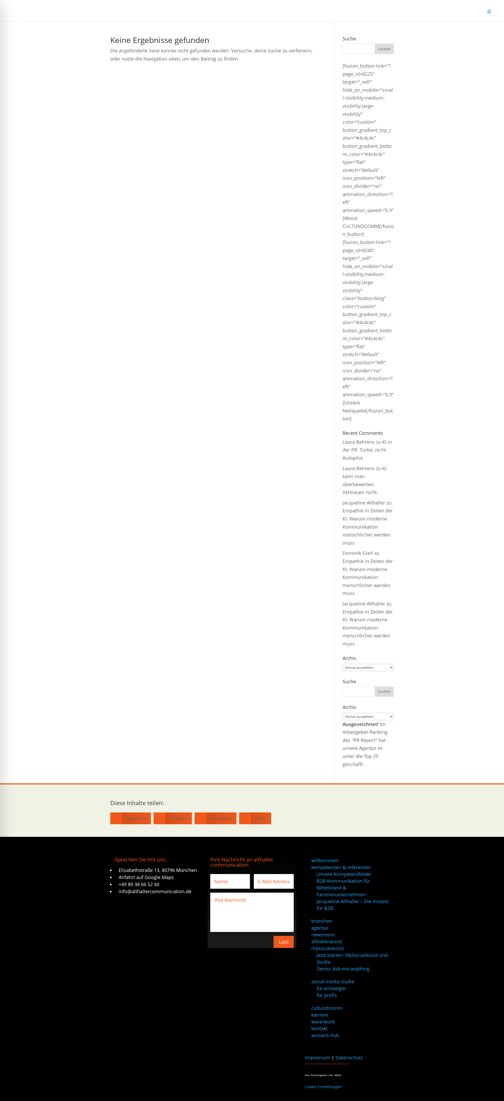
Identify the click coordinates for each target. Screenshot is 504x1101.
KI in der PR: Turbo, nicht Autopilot (367, 450)
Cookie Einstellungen (323, 1086)
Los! (283, 941)
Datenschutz (349, 1057)
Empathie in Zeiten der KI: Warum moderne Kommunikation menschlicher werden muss (368, 526)
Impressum (317, 1057)
